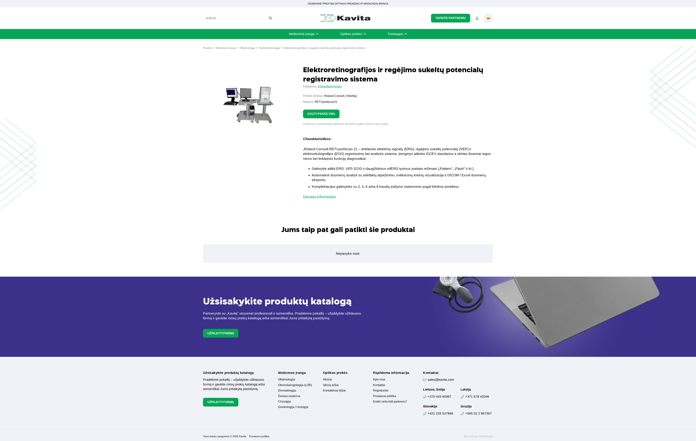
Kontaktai (379, 385)
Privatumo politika (384, 396)
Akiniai (327, 379)
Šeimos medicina (289, 396)
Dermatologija (287, 390)
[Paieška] (270, 18)
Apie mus (379, 379)
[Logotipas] (345, 18)
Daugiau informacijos (319, 196)
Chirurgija (284, 401)
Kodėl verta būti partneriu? (390, 401)
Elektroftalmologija (330, 86)
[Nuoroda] (477, 18)
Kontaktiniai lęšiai (334, 390)
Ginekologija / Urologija (293, 407)
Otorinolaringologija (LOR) (295, 385)
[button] (488, 18)
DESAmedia (486, 436)
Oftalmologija (286, 379)
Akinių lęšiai (331, 385)
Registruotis (380, 390)
